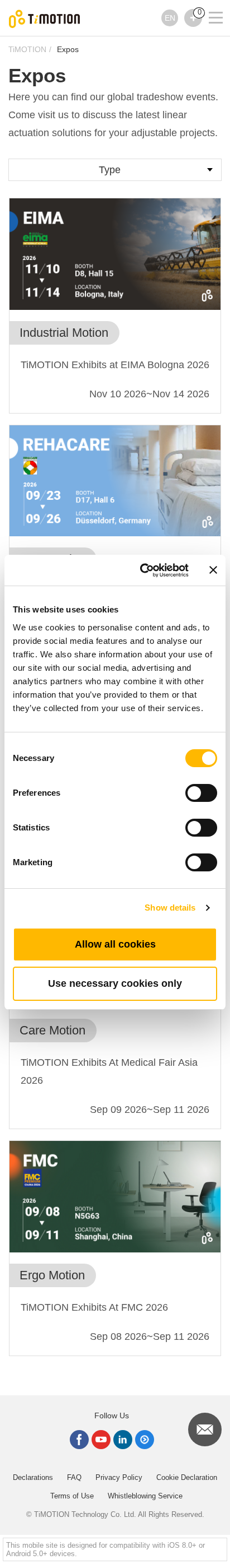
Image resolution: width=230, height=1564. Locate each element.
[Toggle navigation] (208, 3)
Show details (170, 907)
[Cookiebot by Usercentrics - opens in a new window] (142, 570)
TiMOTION (27, 49)
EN (170, 17)
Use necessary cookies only (115, 983)
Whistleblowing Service (145, 1496)
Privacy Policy (118, 1477)
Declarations (33, 1477)
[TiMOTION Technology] (44, 18)
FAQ (74, 1477)
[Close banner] (213, 570)
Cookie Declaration (186, 1477)
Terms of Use (72, 1496)
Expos (68, 49)
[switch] (201, 793)
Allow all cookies (115, 944)
